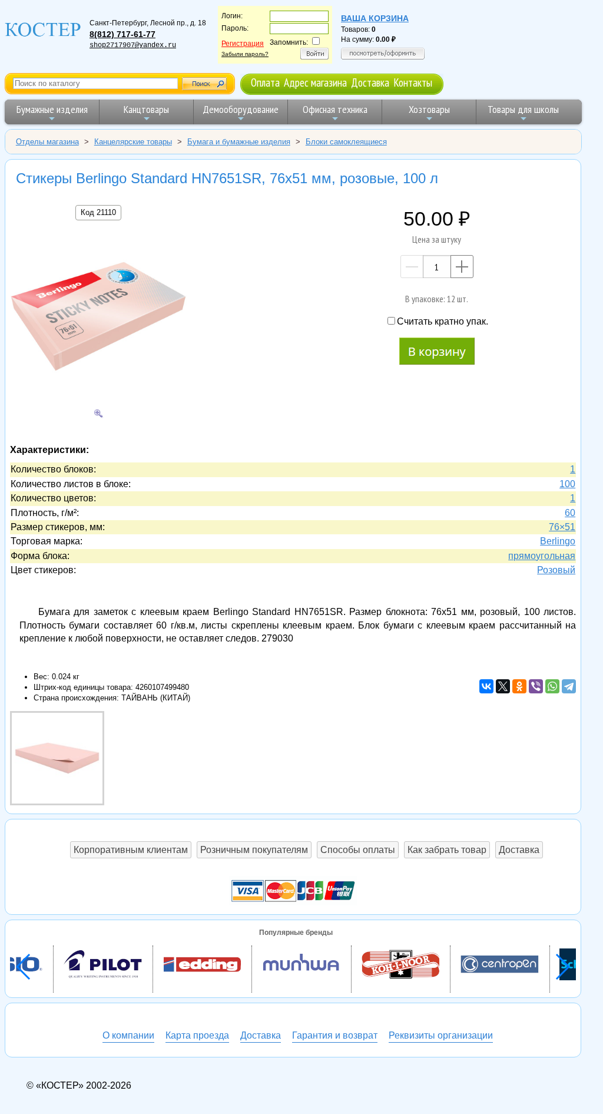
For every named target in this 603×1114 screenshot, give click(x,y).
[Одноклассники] (519, 686)
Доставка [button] (519, 850)
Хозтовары (429, 109)
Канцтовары (146, 109)
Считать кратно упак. (442, 321)
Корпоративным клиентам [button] (131, 850)
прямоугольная (541, 556)
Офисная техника (335, 109)
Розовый (556, 570)
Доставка (370, 82)
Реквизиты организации (441, 1035)
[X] (503, 686)
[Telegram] (569, 686)
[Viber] (536, 686)
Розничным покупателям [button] (254, 850)
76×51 (562, 527)
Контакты (412, 82)
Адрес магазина (315, 82)
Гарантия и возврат (334, 1035)
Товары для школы (523, 109)
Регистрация (242, 43)
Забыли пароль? (245, 54)
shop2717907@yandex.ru (133, 45)
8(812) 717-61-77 (122, 34)
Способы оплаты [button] (357, 850)
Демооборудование (241, 109)
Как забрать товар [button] (446, 850)
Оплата (265, 82)
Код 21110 (98, 212)
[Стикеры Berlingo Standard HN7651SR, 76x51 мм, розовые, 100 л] (98, 318)
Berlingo (557, 541)
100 (567, 484)
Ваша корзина (375, 18)
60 (570, 513)
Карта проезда (197, 1035)
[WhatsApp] (552, 686)
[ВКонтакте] (486, 686)
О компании (128, 1035)
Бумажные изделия (52, 109)
